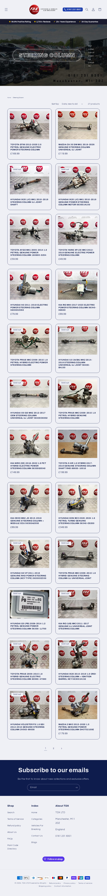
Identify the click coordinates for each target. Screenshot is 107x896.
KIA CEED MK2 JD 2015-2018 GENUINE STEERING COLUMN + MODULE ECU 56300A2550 (27, 520)
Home (9, 97)
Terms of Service (15, 819)
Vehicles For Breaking (37, 827)
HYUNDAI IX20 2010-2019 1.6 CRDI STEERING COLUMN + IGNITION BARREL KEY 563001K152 (77, 676)
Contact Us (36, 836)
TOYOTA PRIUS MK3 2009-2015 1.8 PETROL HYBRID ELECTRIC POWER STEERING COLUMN (29, 362)
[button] (6, 9)
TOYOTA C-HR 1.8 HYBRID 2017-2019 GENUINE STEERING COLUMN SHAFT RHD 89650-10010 (77, 465)
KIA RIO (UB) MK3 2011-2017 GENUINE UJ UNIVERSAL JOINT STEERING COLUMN (75, 626)
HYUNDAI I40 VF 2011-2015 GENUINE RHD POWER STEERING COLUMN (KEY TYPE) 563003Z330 (28, 575)
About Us (12, 832)
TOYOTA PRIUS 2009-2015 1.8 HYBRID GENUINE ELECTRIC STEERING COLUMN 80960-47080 (28, 676)
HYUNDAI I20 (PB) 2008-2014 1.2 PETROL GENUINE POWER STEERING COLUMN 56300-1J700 (28, 626)
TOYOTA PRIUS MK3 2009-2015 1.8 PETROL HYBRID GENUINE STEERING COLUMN (77, 415)
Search (10, 812)
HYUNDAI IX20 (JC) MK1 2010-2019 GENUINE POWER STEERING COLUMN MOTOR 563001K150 (77, 202)
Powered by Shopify (37, 883)
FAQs (10, 839)
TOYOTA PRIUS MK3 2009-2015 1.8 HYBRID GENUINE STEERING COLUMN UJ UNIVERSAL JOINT (77, 575)
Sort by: (55, 104)
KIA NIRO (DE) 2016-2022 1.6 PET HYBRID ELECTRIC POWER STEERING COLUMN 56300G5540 (28, 465)
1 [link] (45, 748)
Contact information (62, 886)
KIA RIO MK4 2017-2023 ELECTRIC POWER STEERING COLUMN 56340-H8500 (77, 307)
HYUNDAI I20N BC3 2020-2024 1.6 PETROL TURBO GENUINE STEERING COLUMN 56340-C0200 (77, 520)
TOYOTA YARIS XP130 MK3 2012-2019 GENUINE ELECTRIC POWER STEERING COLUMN (76, 252)
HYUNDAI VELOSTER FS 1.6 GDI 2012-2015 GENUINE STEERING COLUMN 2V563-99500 (27, 727)
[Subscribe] (76, 787)
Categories (36, 819)
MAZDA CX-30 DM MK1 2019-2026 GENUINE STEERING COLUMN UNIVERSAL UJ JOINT (76, 147)
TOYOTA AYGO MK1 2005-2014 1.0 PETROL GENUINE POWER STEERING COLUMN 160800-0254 (28, 252)
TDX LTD (25, 883)
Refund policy (14, 826)
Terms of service (85, 883)
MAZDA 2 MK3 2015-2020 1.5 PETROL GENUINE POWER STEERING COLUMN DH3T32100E (76, 727)
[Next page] (61, 748)
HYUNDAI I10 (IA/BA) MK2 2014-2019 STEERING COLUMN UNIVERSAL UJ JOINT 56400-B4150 (75, 364)
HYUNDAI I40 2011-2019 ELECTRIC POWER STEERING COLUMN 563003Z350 (29, 307)
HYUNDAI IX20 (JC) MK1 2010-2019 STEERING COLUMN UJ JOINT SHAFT (29, 202)
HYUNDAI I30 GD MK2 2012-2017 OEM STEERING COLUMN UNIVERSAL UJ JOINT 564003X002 (29, 415)
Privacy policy (69, 883)
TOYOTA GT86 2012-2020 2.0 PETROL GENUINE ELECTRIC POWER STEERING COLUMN (26, 147)
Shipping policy (45, 886)
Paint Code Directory (12, 847)
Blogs (34, 842)
